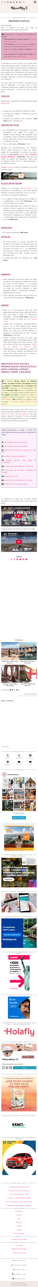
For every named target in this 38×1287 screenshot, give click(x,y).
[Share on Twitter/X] (15, 690)
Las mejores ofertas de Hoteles (16, 446)
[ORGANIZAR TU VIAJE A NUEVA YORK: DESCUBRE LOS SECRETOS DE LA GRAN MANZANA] (10, 674)
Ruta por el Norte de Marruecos (19, 1190)
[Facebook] (13, 2)
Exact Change (19, 1233)
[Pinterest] (7, 2)
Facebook (20, 1274)
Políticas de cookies (19, 1252)
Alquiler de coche (11, 476)
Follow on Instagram (19, 817)
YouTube (20, 1278)
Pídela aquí (24, 56)
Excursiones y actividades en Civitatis (18, 480)
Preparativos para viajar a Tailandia (19, 1205)
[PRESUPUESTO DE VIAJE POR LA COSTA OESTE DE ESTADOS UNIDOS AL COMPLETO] (28, 651)
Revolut (19, 1215)
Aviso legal (19, 1245)
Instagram (20, 1265)
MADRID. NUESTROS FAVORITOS (28, 695)
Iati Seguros (19, 1211)
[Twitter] (2, 2)
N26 (19, 1219)
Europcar (27, 188)
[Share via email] (10, 690)
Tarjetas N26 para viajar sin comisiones (18, 466)
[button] (35, 2)
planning (24, 414)
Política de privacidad (19, 1249)
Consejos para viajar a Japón (19, 1187)
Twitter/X (19, 1260)
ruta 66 (23, 17)
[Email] (16, 2)
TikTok (20, 1269)
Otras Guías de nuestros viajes (15, 484)
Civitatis (19, 1226)
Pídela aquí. (32, 46)
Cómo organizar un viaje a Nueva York (19, 1202)
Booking (19, 1222)
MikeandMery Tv (19, 8)
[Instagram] (5, 2)
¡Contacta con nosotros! (19, 1239)
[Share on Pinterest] (17, 690)
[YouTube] (11, 2)
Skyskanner (5, 103)
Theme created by (19, 1285)
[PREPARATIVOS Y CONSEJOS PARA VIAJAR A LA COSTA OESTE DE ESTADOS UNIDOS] (10, 651)
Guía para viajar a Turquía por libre (19, 1198)
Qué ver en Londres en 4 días (19, 1194)
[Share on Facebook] (12, 690)
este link (9, 167)
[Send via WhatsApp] (19, 690)
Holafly (19, 1230)
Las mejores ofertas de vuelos (16, 442)
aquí (12, 255)
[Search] (23, 2)
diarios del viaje (7, 414)
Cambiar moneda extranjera (14, 456)
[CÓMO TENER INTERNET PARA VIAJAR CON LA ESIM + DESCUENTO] (28, 674)
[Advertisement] (19, 580)
